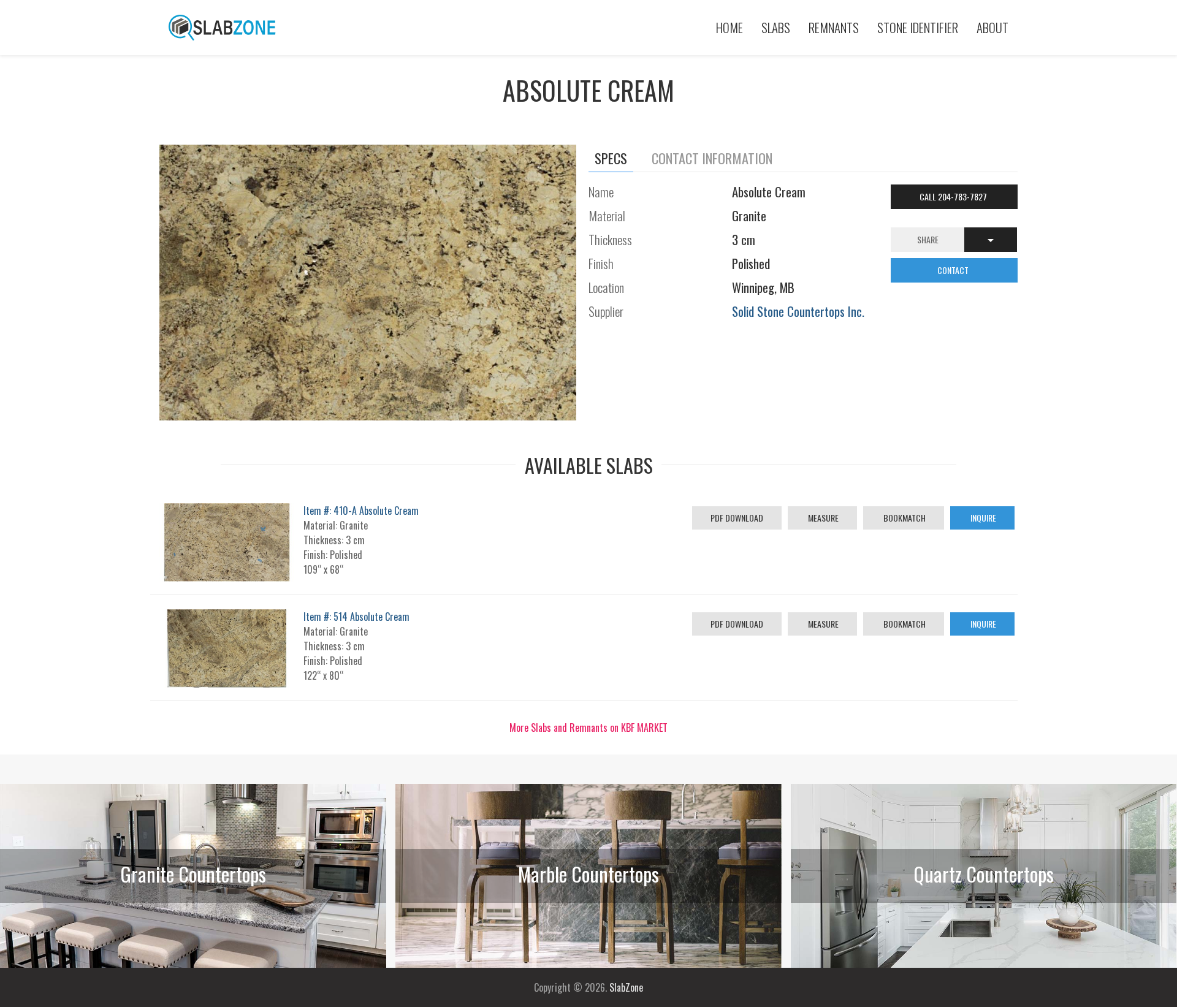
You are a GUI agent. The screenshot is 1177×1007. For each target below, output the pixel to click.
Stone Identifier (917, 27)
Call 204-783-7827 (954, 196)
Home (729, 27)
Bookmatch (904, 517)
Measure (822, 517)
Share (928, 239)
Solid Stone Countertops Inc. (798, 311)
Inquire (982, 517)
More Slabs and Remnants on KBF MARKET (588, 727)
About (992, 27)
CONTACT (953, 270)
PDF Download (736, 517)
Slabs (775, 27)
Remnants (834, 27)
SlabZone (626, 987)
